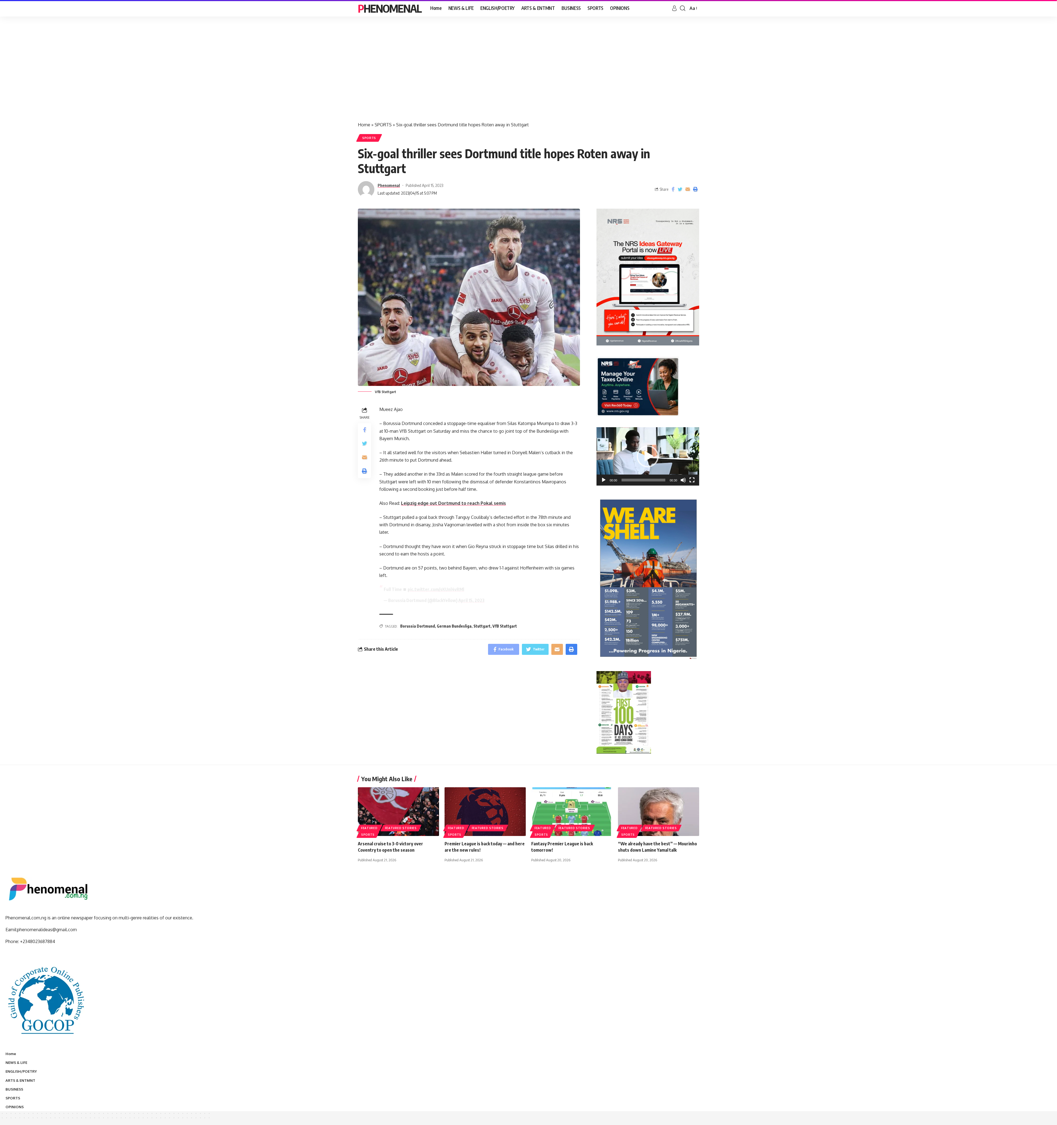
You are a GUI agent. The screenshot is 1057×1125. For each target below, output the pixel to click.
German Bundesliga (454, 626)
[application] (647, 456)
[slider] (643, 480)
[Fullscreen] (692, 480)
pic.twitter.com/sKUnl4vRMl (436, 589)
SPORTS (383, 124)
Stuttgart (482, 626)
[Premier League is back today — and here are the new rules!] (485, 811)
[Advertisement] (528, 74)
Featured (369, 828)
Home (364, 124)
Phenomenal (389, 8)
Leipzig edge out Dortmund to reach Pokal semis (453, 503)
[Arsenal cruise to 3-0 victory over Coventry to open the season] (398, 811)
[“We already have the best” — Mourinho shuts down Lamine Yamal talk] (658, 811)
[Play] (603, 480)
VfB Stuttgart (504, 626)
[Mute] (683, 480)
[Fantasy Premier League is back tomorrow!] (571, 811)
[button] (648, 456)
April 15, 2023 (471, 600)
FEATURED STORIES (401, 828)
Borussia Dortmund (417, 626)
